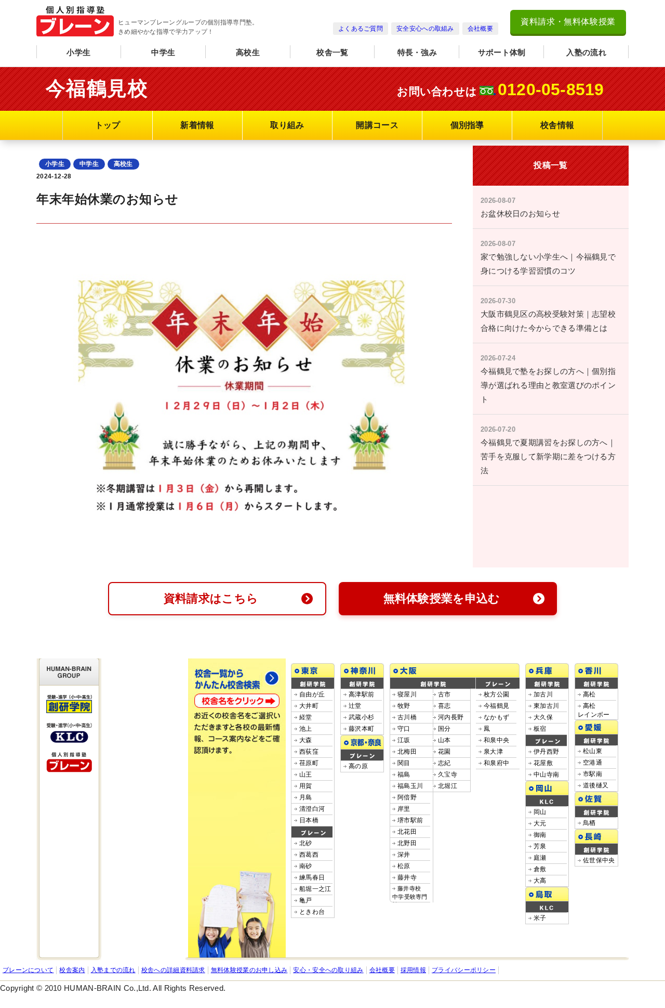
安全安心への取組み (425, 28)
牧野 (403, 705)
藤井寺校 (410, 896)
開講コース (377, 125)
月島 (305, 797)
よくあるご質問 (360, 28)
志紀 (444, 763)
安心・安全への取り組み (328, 970)
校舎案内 (72, 970)
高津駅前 (361, 694)
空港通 (592, 762)
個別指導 (467, 125)
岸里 (403, 808)
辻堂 (355, 705)
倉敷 (540, 869)
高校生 (248, 52)
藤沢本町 (361, 728)
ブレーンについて (28, 970)
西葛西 (308, 854)
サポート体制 (502, 52)
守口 (403, 728)
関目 (403, 763)
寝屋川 (407, 694)
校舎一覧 (332, 52)
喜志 (444, 705)
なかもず (496, 717)
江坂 (403, 740)
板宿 (540, 728)
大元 (540, 823)
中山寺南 (546, 774)
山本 (444, 740)
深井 (403, 854)
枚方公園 (496, 694)
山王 (305, 774)
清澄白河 (312, 808)
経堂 (305, 717)
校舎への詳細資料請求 (173, 970)
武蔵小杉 (361, 717)
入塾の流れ (586, 52)
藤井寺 (407, 877)
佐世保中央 (599, 860)
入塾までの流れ (113, 970)
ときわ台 (312, 911)
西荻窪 (308, 751)
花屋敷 (543, 763)
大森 (305, 740)
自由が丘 (312, 694)
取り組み (287, 125)
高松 (589, 694)
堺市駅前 (410, 820)
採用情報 (413, 970)
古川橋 (407, 717)
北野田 (407, 843)
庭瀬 (540, 857)
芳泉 (540, 846)
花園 (444, 751)
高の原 (358, 766)
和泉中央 (496, 740)
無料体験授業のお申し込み (249, 970)
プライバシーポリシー (464, 970)
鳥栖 (589, 822)
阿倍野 (407, 797)
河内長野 (450, 717)
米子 (540, 918)
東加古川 (546, 705)
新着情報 (197, 125)
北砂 (305, 843)
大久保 (543, 717)
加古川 (543, 694)
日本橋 (308, 820)
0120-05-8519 (551, 89)
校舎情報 (557, 125)
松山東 (592, 751)
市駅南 (592, 774)
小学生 (78, 52)
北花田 (407, 831)
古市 (444, 694)
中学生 (163, 52)
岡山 (540, 812)
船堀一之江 (315, 889)
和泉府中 (496, 763)
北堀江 (447, 786)
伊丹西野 (546, 751)
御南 (540, 834)
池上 (305, 728)
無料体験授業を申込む (441, 598)
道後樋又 (595, 785)
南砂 (305, 866)
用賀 (305, 786)
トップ (108, 125)
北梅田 (407, 751)
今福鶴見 (496, 705)
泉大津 (493, 751)
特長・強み (417, 52)
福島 (403, 774)
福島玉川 (410, 786)
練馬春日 (312, 877)
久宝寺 (447, 774)
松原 (403, 866)
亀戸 (305, 900)
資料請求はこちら (211, 598)
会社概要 (480, 28)
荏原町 (308, 763)
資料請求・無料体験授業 (568, 21)
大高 (540, 880)
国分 (444, 728)
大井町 (308, 705)
